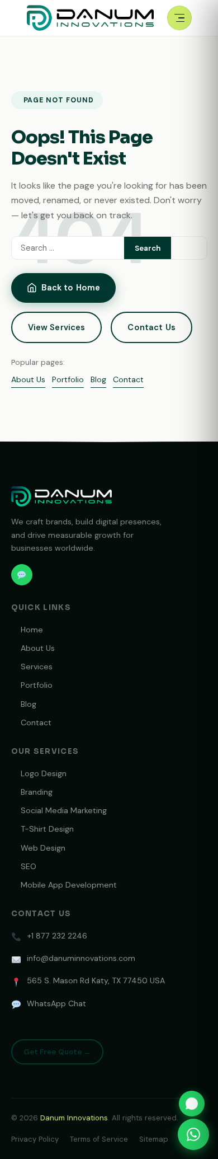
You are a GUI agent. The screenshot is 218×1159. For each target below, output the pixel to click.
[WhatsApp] (21, 574)
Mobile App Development (69, 885)
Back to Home (71, 287)
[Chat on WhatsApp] (192, 1103)
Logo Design (44, 773)
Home (32, 630)
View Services (57, 327)
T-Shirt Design (47, 829)
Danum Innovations (74, 1118)
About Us (28, 379)
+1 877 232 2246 (57, 936)
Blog (98, 379)
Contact (128, 379)
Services (37, 666)
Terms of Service (99, 1139)
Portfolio (68, 379)
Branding (37, 792)
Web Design (43, 848)
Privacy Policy (35, 1139)
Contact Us (151, 327)
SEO (28, 866)
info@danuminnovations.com (81, 958)
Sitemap (153, 1139)
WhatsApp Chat (56, 1003)
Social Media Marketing (64, 810)
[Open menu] (179, 18)
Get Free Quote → (57, 1052)
